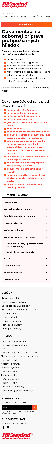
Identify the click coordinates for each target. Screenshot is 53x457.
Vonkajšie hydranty (10, 367)
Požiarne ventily (9, 383)
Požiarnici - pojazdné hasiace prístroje (19, 352)
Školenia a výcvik (13, 272)
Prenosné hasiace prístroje (14, 341)
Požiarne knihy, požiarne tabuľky (17, 390)
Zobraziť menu (26, 24)
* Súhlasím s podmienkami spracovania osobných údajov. (19, 412)
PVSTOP (5, 348)
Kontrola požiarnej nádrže (21, 252)
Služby (8, 13)
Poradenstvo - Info (11, 298)
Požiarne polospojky (11, 379)
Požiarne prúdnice (10, 375)
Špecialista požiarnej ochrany (19, 216)
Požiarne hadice (9, 371)
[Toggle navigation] (49, 5)
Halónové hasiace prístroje (14, 345)
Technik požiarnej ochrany (18, 209)
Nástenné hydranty (10, 364)
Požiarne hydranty (13, 230)
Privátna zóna (11, 279)
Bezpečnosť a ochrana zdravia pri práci (20, 309)
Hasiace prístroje (13, 223)
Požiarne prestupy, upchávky (19, 237)
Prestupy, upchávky (11, 328)
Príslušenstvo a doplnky (12, 386)
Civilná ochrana (12, 265)
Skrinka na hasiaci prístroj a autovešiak (19, 356)
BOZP (7, 258)
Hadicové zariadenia (11, 321)
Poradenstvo (11, 202)
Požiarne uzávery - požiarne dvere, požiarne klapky (25, 245)
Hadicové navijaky (10, 360)
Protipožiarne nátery (12, 325)
